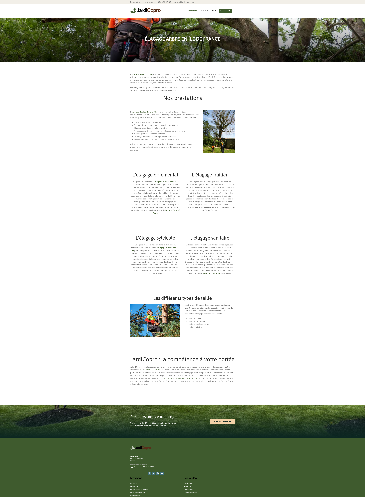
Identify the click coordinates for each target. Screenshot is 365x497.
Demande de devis (190, 492)
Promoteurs (188, 486)
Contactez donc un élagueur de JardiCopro (179, 378)
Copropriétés (188, 489)
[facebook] (149, 473)
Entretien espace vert (137, 492)
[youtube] (162, 473)
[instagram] (157, 473)
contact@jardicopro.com (183, 2)
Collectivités (188, 483)
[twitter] (153, 473)
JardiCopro (133, 483)
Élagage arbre (135, 496)
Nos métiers (134, 486)
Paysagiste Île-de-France (139, 489)
